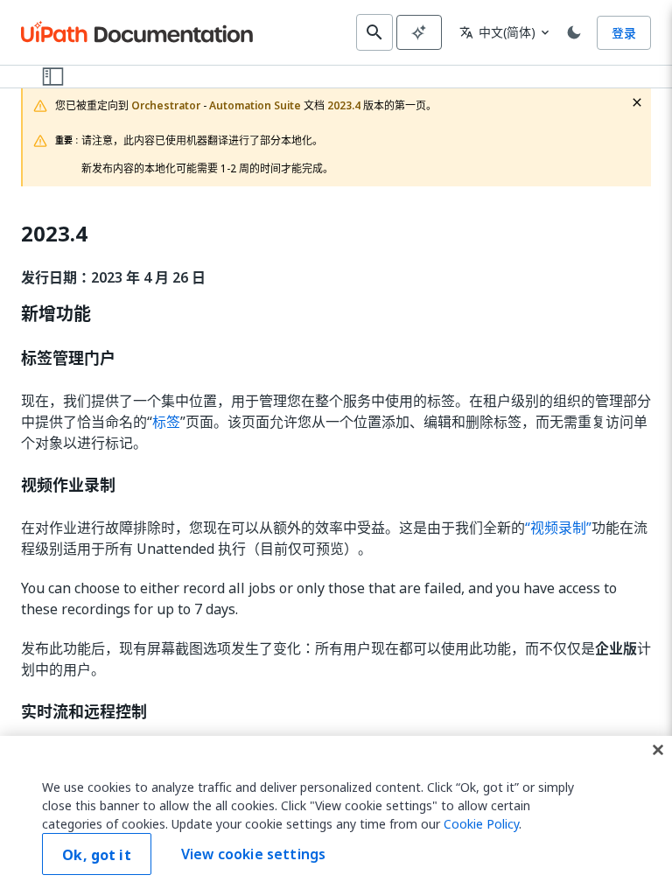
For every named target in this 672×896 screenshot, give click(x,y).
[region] (336, 816)
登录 (624, 33)
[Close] (658, 750)
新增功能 (56, 314)
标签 (166, 421)
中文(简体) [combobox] (497, 32)
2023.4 (54, 234)
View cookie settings (253, 854)
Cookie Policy (481, 824)
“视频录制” (558, 527)
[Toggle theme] (574, 32)
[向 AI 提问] (419, 32)
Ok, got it (96, 854)
